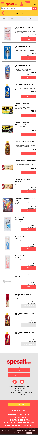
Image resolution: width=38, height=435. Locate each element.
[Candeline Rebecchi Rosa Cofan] (7, 34)
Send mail (19, 375)
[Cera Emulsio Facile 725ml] (7, 91)
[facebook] (14, 382)
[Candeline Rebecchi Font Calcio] (7, 53)
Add (28, 39)
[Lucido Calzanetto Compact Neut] (7, 110)
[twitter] (22, 382)
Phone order (19, 370)
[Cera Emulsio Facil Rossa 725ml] (7, 338)
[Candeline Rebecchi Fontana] (7, 72)
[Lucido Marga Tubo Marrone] (7, 186)
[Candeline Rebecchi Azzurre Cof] (7, 224)
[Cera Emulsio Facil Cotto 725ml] (7, 319)
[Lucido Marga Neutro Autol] (7, 300)
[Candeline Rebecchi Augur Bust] (7, 205)
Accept (29, 433)
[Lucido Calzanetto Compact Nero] (7, 129)
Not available (28, 306)
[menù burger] (2, 3)
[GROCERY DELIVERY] (19, 362)
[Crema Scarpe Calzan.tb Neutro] (7, 281)
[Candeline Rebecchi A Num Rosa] (7, 262)
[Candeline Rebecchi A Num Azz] (7, 243)
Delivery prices (19, 405)
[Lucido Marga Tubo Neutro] (7, 167)
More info (22, 433)
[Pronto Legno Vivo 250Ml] (7, 148)
